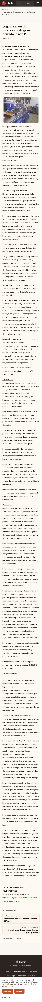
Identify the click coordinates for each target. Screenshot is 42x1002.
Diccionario (22, 976)
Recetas (8, 971)
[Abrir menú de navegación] (37, 3)
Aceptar (19, 991)
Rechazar (8, 991)
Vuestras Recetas (20, 971)
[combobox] (25, 3)
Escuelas (31, 976)
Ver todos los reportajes (11, 938)
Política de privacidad (10, 998)
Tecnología (11, 976)
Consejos (33, 971)
